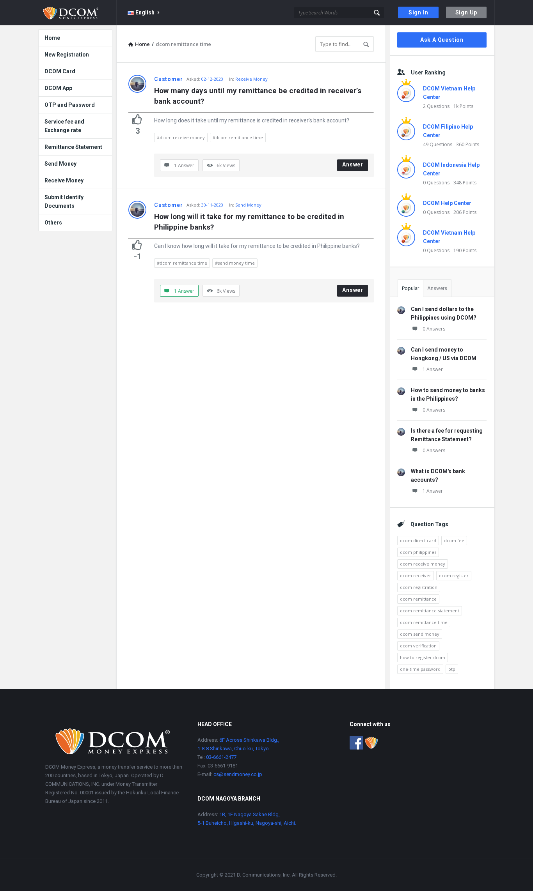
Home (52, 38)
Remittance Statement (73, 147)
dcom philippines (418, 552)
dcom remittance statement (429, 610)
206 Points (464, 212)
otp (451, 669)
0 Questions (436, 182)
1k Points (463, 106)
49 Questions (437, 144)
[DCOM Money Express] (77, 12)
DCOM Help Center (447, 203)
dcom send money (419, 634)
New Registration (66, 54)
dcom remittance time (424, 622)
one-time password (420, 669)
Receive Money (251, 79)
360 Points (467, 144)
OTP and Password (69, 105)
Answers (437, 288)
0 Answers (434, 328)
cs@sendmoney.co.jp (237, 774)
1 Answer (433, 369)
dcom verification (418, 646)
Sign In (418, 12)
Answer (352, 164)
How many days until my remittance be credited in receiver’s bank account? (258, 96)
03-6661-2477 (221, 757)
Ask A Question (442, 40)
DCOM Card (59, 71)
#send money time (235, 263)
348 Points (464, 182)
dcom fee (454, 540)
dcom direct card (418, 540)
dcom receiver (415, 575)
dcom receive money (422, 564)
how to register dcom (422, 657)
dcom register (454, 575)
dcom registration (418, 587)
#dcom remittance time (238, 137)
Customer (168, 79)
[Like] (137, 119)
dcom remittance (418, 599)
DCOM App (58, 88)
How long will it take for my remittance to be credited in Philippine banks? (250, 222)
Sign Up (466, 12)
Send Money (248, 205)
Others (53, 222)
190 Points (464, 250)
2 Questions (436, 106)
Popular (410, 288)
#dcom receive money (181, 137)
